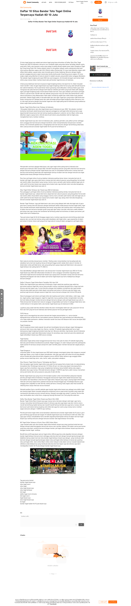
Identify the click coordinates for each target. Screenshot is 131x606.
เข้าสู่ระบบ (111, 2)
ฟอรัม (50, 2)
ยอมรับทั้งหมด (112, 602)
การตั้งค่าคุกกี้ (103, 602)
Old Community (25, 7)
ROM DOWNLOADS (60, 2)
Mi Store (71, 2)
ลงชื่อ (115, 2)
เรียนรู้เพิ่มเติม (53, 604)
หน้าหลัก (44, 2)
